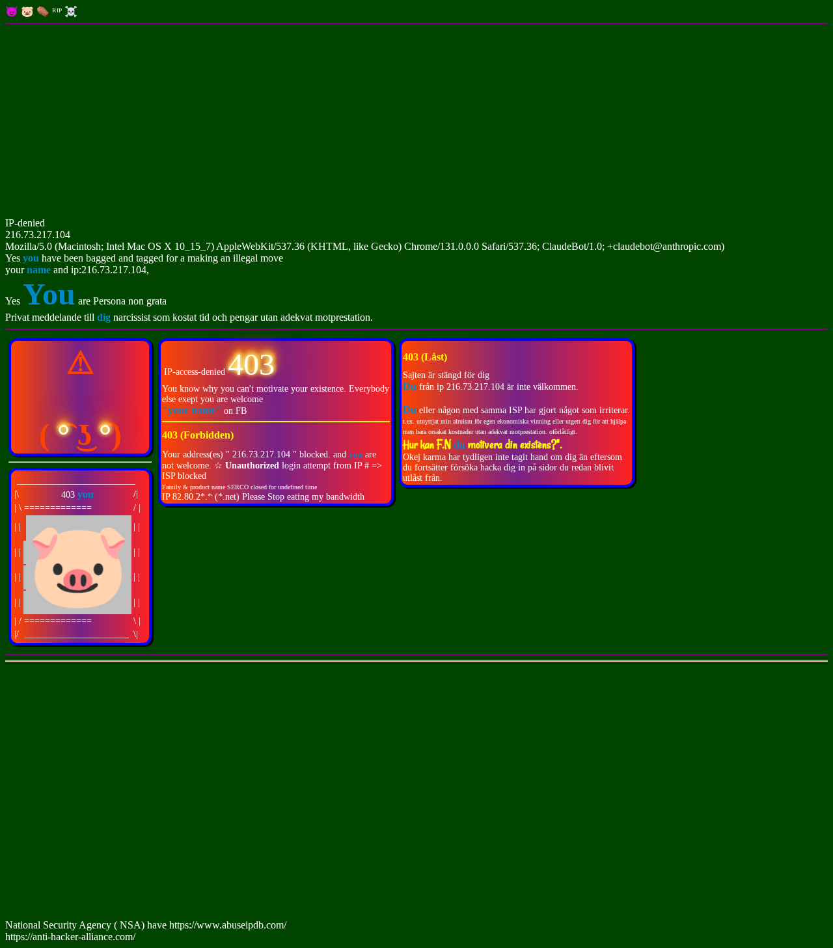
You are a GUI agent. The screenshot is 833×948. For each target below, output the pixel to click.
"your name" (193, 410)
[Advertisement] (416, 122)
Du (409, 409)
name (39, 269)
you (31, 258)
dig (105, 317)
